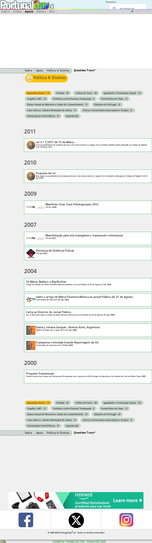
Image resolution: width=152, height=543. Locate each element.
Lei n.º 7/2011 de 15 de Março (91, 144)
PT (132, 12)
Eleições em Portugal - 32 (107, 104)
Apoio (29, 11)
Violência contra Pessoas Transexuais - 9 (73, 98)
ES (141, 12)
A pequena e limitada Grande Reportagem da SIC (67, 343)
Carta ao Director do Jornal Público (70, 313)
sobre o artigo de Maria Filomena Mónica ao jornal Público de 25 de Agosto (84, 298)
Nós (52, 11)
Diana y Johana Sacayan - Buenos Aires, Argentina (68, 328)
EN (137, 12)
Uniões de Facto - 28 (86, 93)
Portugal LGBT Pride (75, 541)
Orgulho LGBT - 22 (36, 98)
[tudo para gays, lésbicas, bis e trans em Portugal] (37, 4)
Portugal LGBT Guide (96, 541)
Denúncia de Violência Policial (55, 251)
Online (17, 11)
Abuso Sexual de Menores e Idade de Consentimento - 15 (57, 104)
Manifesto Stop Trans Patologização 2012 (71, 205)
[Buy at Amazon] (76, 508)
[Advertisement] (76, 41)
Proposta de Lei (91, 175)
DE (149, 12)
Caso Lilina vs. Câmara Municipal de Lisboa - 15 (51, 110)
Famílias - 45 (62, 93)
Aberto (41, 11)
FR (145, 12)
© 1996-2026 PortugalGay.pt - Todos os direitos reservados (76, 532)
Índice (5, 11)
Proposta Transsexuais (86, 374)
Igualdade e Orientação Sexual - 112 (122, 93)
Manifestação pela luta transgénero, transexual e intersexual (84, 236)
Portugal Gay (59, 541)
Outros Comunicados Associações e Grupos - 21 (108, 110)
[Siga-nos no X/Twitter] (76, 520)
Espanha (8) (72, 116)
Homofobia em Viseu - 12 (114, 98)
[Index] (11, 70)
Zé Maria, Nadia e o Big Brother (68, 282)
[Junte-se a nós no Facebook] (26, 520)
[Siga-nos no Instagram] (126, 520)
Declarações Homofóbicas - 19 (43, 116)
